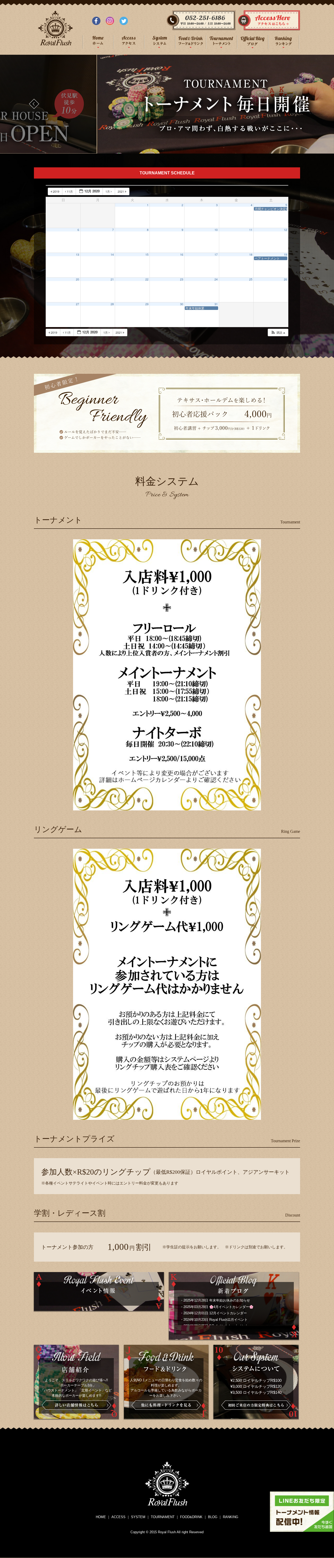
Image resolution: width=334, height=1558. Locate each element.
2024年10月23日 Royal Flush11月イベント (215, 1320)
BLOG (212, 1517)
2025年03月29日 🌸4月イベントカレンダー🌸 (218, 1307)
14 (112, 254)
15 (146, 254)
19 (285, 254)
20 (77, 279)
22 (146, 279)
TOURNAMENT (163, 1517)
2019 (56, 191)
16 (181, 254)
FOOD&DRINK (191, 1517)
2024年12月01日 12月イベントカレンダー (215, 1313)
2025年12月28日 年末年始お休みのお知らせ (216, 1300)
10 (216, 230)
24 (216, 279)
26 (285, 279)
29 (146, 304)
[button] (278, 332)
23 (181, 279)
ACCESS (118, 1517)
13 (77, 254)
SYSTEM (138, 1517)
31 (216, 304)
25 (250, 279)
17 (216, 254)
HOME (101, 1517)
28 (112, 304)
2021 (121, 191)
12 (285, 230)
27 (77, 304)
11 (250, 230)
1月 (108, 191)
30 (181, 304)
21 (112, 279)
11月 (70, 191)
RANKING (230, 1517)
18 (250, 254)
